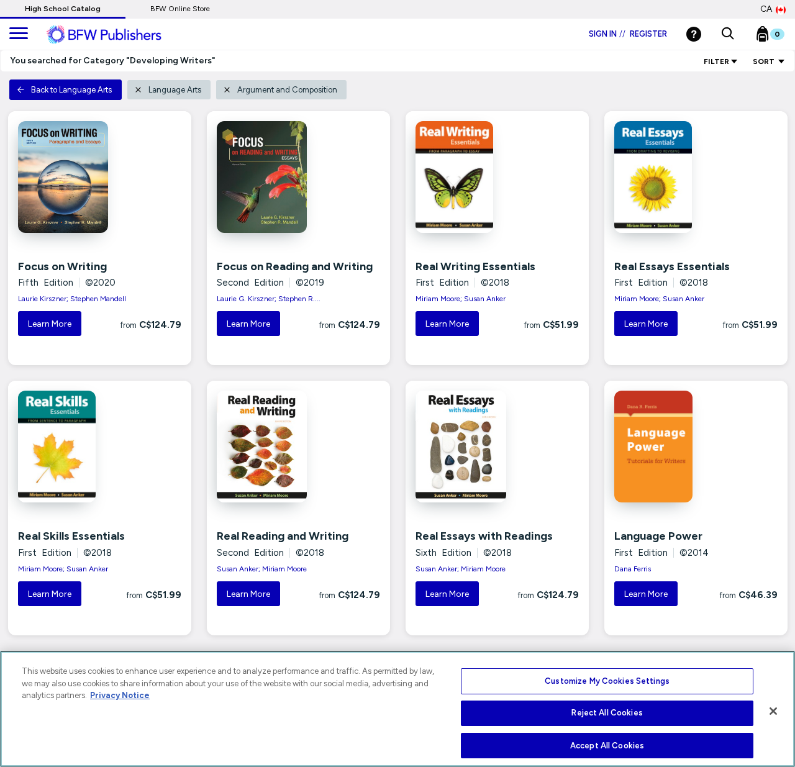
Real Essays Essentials (672, 266)
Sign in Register (628, 34)
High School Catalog (63, 8)
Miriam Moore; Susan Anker (461, 298)
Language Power (658, 536)
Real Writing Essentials (475, 266)
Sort (764, 61)
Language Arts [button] (174, 89)
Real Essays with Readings (484, 536)
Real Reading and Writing (282, 536)
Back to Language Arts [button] (71, 89)
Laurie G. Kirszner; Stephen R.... (268, 298)
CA (766, 9)
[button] (728, 34)
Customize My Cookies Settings (607, 681)
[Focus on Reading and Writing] (268, 177)
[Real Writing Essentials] (467, 177)
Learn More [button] (49, 324)
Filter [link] (716, 61)
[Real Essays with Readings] (467, 446)
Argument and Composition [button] (287, 89)
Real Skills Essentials (71, 536)
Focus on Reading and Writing (295, 266)
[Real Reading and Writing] (268, 446)
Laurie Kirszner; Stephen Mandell (72, 298)
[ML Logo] (118, 34)
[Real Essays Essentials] (665, 177)
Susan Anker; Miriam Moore (262, 569)
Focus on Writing (62, 266)
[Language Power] (665, 446)
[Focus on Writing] (69, 177)
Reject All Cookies (606, 713)
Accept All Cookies (607, 745)
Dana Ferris (632, 569)
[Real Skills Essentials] (69, 446)
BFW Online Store (180, 8)
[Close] (773, 711)
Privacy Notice (120, 695)
